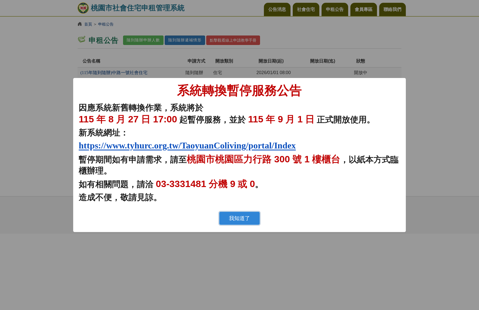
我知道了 (239, 218)
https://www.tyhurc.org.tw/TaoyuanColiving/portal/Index (187, 145)
